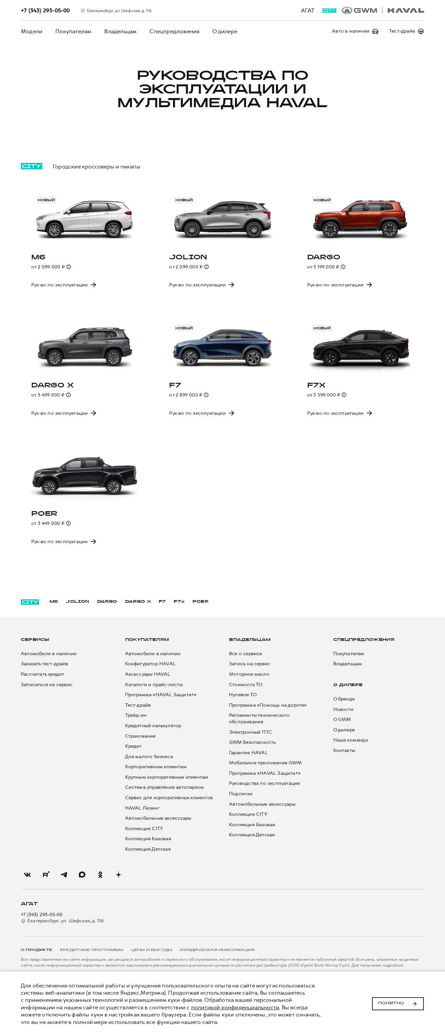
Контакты (344, 750)
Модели (31, 31)
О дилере (224, 31)
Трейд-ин (136, 715)
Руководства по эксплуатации (264, 783)
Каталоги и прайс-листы (154, 685)
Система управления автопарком (164, 787)
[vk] (27, 874)
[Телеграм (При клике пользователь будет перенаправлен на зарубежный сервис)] (63, 874)
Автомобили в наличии (49, 654)
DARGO (107, 601)
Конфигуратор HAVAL (150, 664)
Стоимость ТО (245, 685)
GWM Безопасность (252, 742)
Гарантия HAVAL (248, 753)
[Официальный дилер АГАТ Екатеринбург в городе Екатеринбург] (383, 10)
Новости (343, 709)
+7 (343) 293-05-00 (42, 915)
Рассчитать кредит (42, 674)
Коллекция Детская (148, 849)
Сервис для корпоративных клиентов (169, 798)
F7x (179, 601)
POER (201, 601)
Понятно (391, 1003)
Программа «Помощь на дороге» (268, 705)
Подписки (241, 794)
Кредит (133, 746)
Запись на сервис (249, 664)
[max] (82, 874)
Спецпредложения (174, 31)
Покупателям (73, 31)
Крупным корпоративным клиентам (166, 777)
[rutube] (45, 874)
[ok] (100, 874)
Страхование (140, 736)
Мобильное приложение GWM (265, 763)
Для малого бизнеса (149, 757)
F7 (162, 601)
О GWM (342, 719)
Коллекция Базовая (148, 839)
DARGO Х (138, 601)
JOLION (77, 601)
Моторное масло (249, 674)
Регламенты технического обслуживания (259, 718)
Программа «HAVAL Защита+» (161, 695)
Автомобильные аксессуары (158, 818)
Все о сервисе (245, 654)
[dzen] (118, 874)
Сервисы (35, 639)
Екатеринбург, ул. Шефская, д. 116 (65, 921)
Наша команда (350, 740)
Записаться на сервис (47, 685)
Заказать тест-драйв (44, 664)
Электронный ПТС (250, 732)
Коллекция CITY (144, 829)
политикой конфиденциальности (235, 1007)
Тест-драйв (138, 705)
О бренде (344, 699)
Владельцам (120, 31)
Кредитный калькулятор (153, 726)
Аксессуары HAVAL (147, 674)
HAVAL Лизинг (142, 808)
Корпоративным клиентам (156, 767)
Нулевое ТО (243, 695)
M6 (54, 601)
